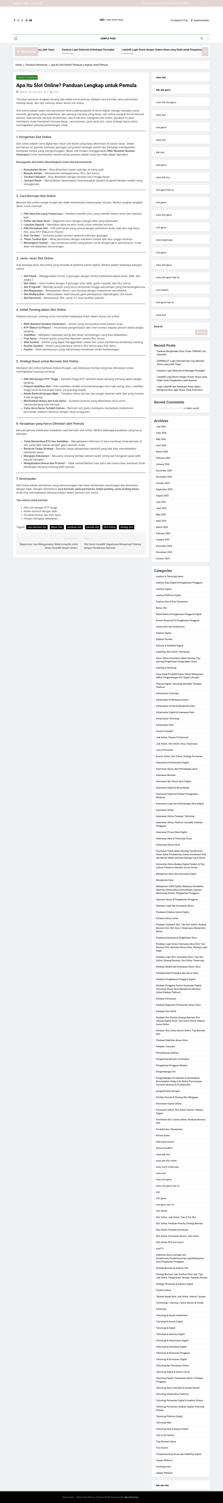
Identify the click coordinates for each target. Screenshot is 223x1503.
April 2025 (161, 520)
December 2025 (164, 470)
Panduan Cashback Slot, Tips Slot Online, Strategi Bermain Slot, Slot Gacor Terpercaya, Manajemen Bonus (181, 928)
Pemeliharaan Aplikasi (167, 1052)
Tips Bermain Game (166, 1441)
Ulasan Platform (164, 1460)
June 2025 (161, 508)
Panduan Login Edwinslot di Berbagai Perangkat (53, 49)
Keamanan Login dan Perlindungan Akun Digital (180, 803)
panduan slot (74, 527)
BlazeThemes (131, 1497)
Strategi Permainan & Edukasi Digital (174, 1284)
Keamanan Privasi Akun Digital (171, 832)
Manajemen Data (164, 880)
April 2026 (161, 445)
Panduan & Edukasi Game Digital (172, 912)
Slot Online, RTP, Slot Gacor (170, 1242)
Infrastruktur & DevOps (167, 693)
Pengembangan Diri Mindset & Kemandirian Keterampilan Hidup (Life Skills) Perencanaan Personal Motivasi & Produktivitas (179, 1081)
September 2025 (164, 489)
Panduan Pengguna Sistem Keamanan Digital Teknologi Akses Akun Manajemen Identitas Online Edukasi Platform (178, 989)
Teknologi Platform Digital (169, 1416)
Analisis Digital (163, 589)
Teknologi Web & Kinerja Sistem (172, 1429)
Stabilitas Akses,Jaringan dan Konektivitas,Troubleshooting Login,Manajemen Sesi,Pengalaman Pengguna (180, 1258)
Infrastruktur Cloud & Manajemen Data (175, 706)
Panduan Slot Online (166, 1011)
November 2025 (164, 476)
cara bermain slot (37, 527)
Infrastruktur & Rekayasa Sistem (172, 699)
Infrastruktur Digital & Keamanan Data (175, 712)
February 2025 (163, 533)
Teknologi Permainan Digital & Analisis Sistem (179, 1400)
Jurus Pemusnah (164, 750)
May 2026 (161, 439)
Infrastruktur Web (165, 725)
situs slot (161, 115)
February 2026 (163, 458)
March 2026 (162, 451)
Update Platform (164, 1473)
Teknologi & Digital (165, 1328)
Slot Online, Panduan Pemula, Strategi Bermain (179, 1223)
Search (158, 326)
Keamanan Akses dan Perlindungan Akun (176, 769)
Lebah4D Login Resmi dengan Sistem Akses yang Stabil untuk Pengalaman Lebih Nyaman (144, 3)
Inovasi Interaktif (164, 731)
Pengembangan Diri (166, 1071)
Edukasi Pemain (164, 639)
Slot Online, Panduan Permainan (172, 1229)
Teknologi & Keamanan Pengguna (173, 1353)
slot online (66, 99)
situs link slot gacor (166, 102)
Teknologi (161, 1309)
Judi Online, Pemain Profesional (172, 737)
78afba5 (23, 91)
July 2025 (161, 502)
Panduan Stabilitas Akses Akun (172, 1040)
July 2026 (161, 426)
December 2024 (164, 546)
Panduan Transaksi (165, 1046)
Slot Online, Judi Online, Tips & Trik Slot (176, 1217)
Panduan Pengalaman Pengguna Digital (175, 979)
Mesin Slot (57, 527)
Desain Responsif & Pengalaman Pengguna (177, 620)
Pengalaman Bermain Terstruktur (172, 1059)
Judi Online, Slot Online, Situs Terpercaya (176, 743)
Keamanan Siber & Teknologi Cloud (174, 838)
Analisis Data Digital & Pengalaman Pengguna (179, 582)
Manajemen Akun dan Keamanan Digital (176, 874)
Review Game (163, 1135)
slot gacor (161, 127)
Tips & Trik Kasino (165, 1435)
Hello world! (193, 408)
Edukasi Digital (163, 633)
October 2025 (163, 483)
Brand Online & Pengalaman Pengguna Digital (178, 614)
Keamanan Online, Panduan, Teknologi (175, 816)
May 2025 (161, 514)
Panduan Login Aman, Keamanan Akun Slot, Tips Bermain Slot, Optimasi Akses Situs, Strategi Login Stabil (181, 947)
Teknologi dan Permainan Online (172, 1365)
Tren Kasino (162, 1447)
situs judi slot (163, 1154)
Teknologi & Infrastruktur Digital (172, 1340)
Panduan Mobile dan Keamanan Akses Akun (178, 966)
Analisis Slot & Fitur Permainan (172, 601)
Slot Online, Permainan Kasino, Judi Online (177, 1236)
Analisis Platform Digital (168, 595)
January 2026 (162, 464)
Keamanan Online (165, 810)
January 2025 (162, 539)
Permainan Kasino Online (168, 1103)
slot (158, 1192)
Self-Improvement (165, 1142)
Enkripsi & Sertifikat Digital (169, 645)
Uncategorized (163, 1466)
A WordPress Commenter (169, 408)
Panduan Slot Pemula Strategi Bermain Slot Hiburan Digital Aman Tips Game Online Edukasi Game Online (180, 1021)
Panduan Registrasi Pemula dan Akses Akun (178, 1005)
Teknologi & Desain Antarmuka (171, 1315)
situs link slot (163, 177)
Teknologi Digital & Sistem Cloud (172, 1372)
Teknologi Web (163, 1422)
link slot (160, 152)
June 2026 (161, 432)
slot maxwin (162, 290)
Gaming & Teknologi (166, 667)
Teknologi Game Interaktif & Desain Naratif (177, 1388)
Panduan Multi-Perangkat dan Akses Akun (177, 973)
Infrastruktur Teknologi (167, 718)
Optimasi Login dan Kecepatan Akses (175, 905)
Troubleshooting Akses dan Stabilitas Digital (178, 1454)
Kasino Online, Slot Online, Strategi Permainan (179, 756)
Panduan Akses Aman (167, 918)
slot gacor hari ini (165, 190)
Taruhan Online (163, 1290)
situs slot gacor (164, 215)
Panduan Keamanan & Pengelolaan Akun (176, 937)
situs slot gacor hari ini (167, 277)
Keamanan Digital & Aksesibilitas (173, 787)
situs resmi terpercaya (167, 1167)
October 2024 (163, 558)
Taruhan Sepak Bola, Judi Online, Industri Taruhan (181, 1296)
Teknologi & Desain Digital (169, 1321)
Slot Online (109, 527)
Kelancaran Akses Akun (168, 844)
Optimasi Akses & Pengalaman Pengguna (177, 899)
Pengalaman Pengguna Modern (171, 1065)
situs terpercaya (164, 240)
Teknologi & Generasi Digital (170, 1334)
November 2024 (164, 552)
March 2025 (162, 527)
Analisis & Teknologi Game (169, 576)
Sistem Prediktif (164, 1148)
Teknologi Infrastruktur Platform (172, 1394)
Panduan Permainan (27, 77)
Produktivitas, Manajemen (169, 1129)
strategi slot (126, 527)
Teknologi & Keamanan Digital (171, 1346)
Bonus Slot (161, 608)
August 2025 (162, 495)
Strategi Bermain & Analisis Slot (172, 1268)
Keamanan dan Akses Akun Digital (173, 781)
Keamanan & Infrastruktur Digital (172, 762)
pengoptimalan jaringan (168, 1091)
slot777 (160, 1248)
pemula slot (92, 527)
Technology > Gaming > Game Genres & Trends (179, 1302)
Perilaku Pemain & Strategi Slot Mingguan (177, 1097)
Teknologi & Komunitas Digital (171, 1359)
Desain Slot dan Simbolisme (170, 626)
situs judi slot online (166, 1160)
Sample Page (108, 38)
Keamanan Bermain (166, 775)
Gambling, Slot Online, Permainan (173, 651)
